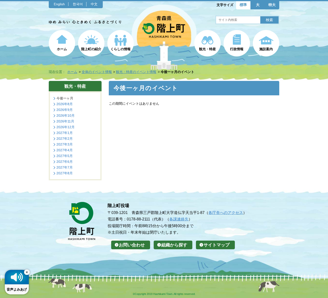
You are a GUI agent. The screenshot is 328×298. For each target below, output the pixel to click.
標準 (243, 5)
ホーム (62, 49)
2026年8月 (64, 104)
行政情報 (236, 49)
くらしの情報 (120, 49)
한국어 (78, 4)
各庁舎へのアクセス (225, 212)
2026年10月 (65, 115)
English (59, 4)
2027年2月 (64, 138)
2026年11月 (65, 121)
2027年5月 (64, 156)
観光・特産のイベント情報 (136, 72)
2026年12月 (65, 127)
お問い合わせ (132, 245)
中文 (94, 4)
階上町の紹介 (91, 49)
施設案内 (266, 49)
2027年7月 (64, 167)
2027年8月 (64, 173)
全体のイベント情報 (97, 72)
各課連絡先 (178, 219)
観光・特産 (207, 49)
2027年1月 (64, 133)
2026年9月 (64, 110)
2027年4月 (64, 150)
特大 (272, 5)
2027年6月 (64, 162)
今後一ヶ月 (64, 98)
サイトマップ (217, 245)
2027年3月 (64, 144)
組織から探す (174, 245)
